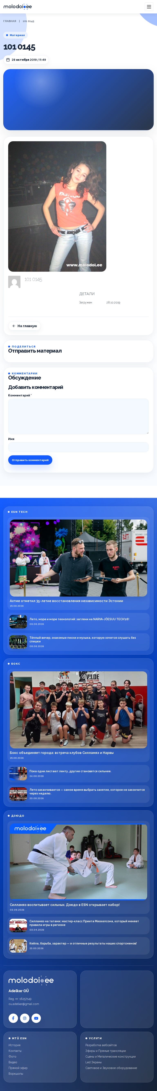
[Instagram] (24, 1018)
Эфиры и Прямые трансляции (105, 1050)
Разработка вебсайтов (101, 1045)
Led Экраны (93, 1062)
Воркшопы (16, 1073)
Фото (12, 1056)
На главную (27, 326)
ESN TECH (19, 511)
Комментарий (20, 395)
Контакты (15, 1050)
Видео (13, 1062)
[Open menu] (149, 6)
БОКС (15, 663)
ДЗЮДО (18, 815)
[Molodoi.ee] (31, 980)
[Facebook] (13, 1018)
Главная (9, 21)
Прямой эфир (18, 1068)
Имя (11, 439)
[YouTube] (36, 1018)
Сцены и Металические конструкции (110, 1056)
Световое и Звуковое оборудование (111, 1068)
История (14, 1045)
